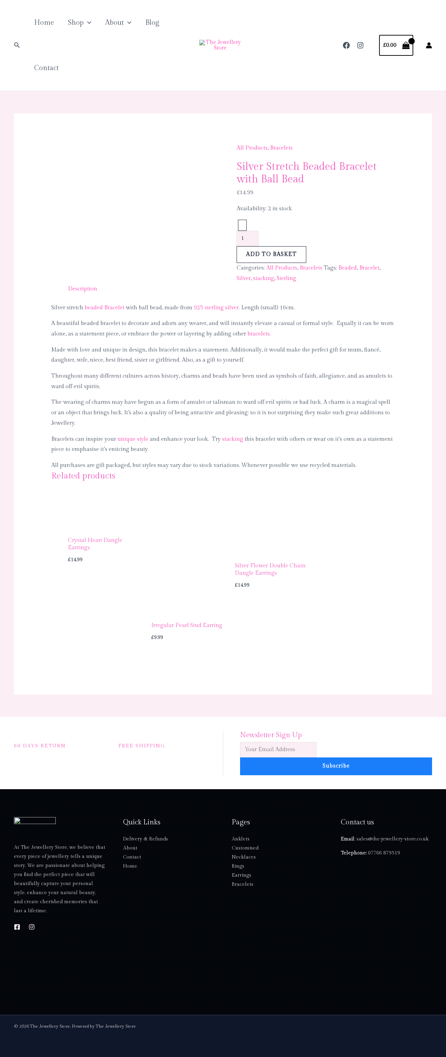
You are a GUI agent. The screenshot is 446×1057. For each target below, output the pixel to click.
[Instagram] (360, 45)
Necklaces (244, 857)
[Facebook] (346, 45)
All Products (252, 148)
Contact (46, 68)
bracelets (258, 334)
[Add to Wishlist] (242, 225)
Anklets (240, 839)
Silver (244, 278)
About (114, 22)
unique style (132, 439)
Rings (238, 866)
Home (44, 22)
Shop (76, 22)
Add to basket (271, 254)
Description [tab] (82, 289)
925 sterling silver (216, 307)
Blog (152, 22)
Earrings (241, 875)
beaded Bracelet (104, 307)
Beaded (347, 268)
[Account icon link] (429, 45)
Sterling (286, 278)
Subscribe (336, 766)
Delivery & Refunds (145, 839)
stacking (263, 278)
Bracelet (369, 268)
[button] (17, 45)
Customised (245, 848)
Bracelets (281, 148)
